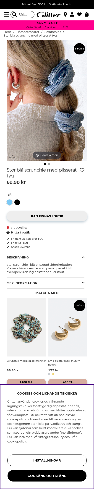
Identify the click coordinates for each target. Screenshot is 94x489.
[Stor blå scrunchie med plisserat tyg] (10, 202)
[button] (73, 14)
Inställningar (47, 460)
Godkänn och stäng (47, 476)
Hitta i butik (20, 232)
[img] (45, 164)
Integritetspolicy (51, 437)
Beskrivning (18, 257)
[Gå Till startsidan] (47, 14)
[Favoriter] (81, 14)
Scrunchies (52, 32)
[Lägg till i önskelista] (82, 170)
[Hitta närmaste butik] (66, 15)
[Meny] (7, 14)
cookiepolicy (16, 441)
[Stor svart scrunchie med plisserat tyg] (18, 202)
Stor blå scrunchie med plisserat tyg (30, 35)
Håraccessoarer (27, 32)
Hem (7, 32)
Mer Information (22, 283)
